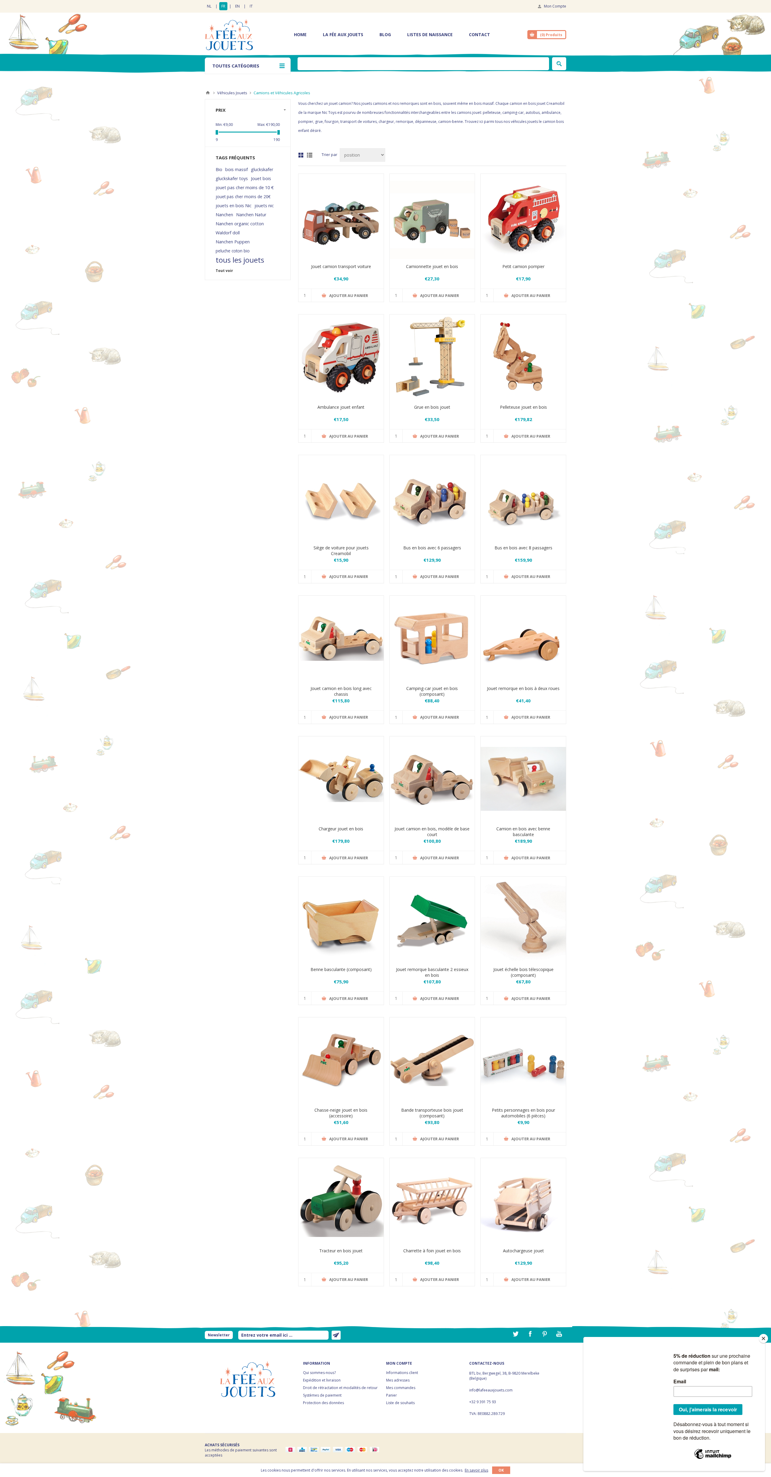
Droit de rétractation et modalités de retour (340, 1387)
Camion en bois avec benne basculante (523, 831)
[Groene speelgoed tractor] (341, 1200)
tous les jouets (240, 259)
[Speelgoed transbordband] (432, 1060)
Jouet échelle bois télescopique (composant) (523, 972)
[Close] (763, 1338)
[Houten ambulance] (341, 357)
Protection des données (323, 1402)
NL (209, 6)
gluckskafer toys (232, 178)
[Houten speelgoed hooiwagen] (432, 1200)
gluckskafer (262, 169)
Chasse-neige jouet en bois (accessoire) (340, 1113)
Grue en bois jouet (432, 407)
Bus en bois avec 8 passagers (523, 548)
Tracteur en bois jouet (341, 1251)
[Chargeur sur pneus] (341, 779)
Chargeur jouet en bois (341, 829)
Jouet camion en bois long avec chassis (341, 691)
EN (237, 6)
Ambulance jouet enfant (340, 407)
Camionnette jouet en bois (432, 266)
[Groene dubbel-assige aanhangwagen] (432, 919)
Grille (301, 155)
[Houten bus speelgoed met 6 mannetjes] (432, 497)
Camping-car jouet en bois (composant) (432, 691)
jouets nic (264, 205)
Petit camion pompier (523, 266)
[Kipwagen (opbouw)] (341, 919)
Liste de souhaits (400, 1402)
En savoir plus (476, 1470)
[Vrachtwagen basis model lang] (341, 638)
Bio (219, 169)
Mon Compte (555, 6)
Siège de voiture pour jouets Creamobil (341, 550)
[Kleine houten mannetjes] (523, 1060)
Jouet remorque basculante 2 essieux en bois (432, 972)
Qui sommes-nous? (319, 1372)
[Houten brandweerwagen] (523, 216)
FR (223, 6)
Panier (391, 1395)
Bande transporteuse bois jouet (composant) (432, 1113)
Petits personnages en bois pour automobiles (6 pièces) (523, 1113)
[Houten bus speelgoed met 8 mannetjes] (523, 497)
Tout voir (224, 270)
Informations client (402, 1372)
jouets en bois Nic (233, 205)
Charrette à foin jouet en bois (432, 1251)
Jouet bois (261, 178)
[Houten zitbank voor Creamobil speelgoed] (341, 497)
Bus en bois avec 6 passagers (432, 548)
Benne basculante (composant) (341, 969)
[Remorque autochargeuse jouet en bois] (523, 1200)
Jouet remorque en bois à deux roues (523, 688)
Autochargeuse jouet (523, 1251)
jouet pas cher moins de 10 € (245, 187)
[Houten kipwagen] (523, 779)
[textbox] (423, 63)
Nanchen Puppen (233, 242)
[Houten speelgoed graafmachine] (523, 357)
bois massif (236, 169)
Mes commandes (400, 1387)
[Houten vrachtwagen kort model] (432, 779)
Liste (309, 155)
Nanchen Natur (251, 214)
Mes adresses (398, 1380)
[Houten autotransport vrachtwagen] (341, 216)
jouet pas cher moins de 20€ (243, 196)
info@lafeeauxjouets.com (491, 1390)
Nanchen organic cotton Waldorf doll (240, 228)
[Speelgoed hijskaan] (432, 357)
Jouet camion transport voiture (341, 266)
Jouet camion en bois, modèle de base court (432, 831)
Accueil (208, 93)
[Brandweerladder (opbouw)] (523, 919)
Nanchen (224, 214)
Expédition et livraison (322, 1380)
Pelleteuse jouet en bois (523, 407)
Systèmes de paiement (322, 1395)
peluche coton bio (233, 251)
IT (251, 6)
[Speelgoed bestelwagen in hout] (432, 216)
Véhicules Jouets (232, 92)
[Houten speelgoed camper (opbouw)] (432, 638)
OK (501, 1470)
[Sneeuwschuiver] (341, 1060)
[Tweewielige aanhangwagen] (523, 638)
